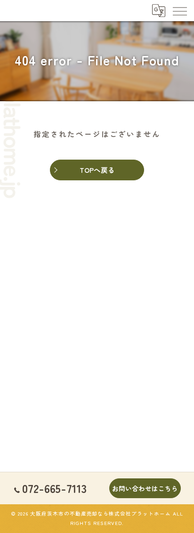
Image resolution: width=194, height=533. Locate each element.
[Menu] (179, 10)
